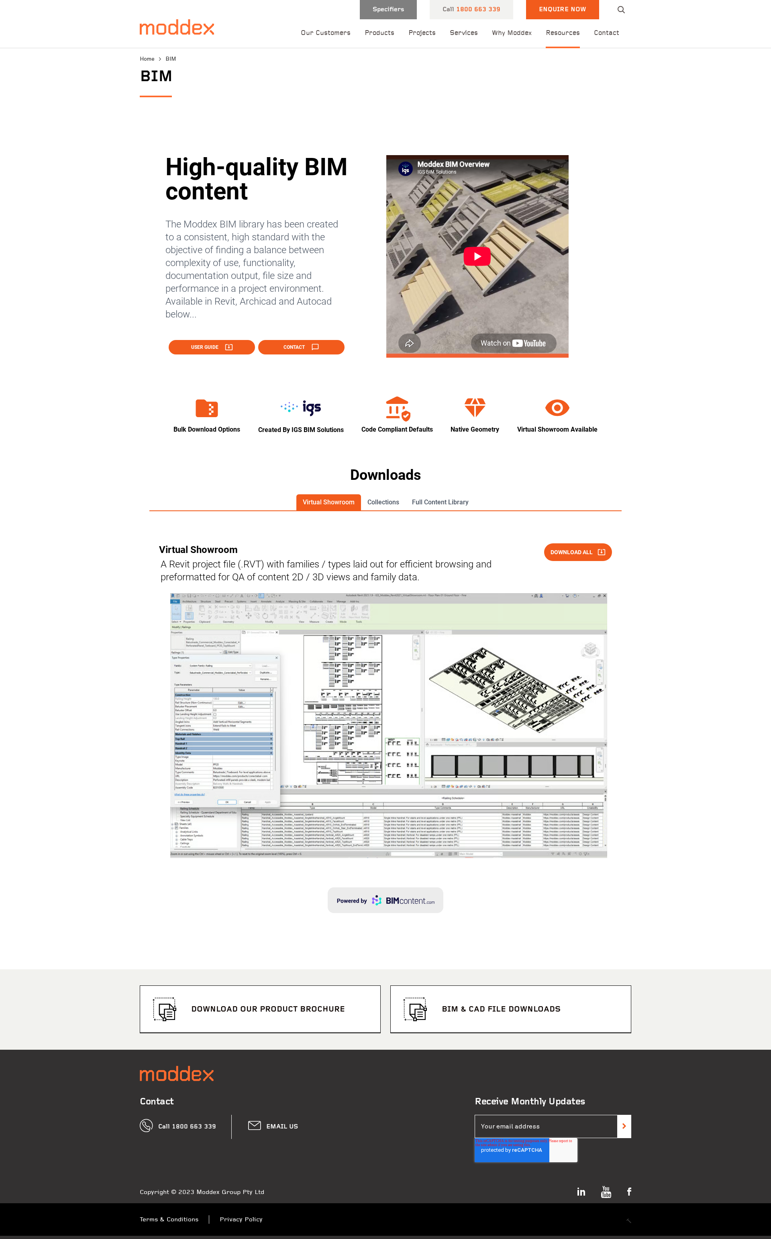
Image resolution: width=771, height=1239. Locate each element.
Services (464, 33)
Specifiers (388, 9)
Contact (606, 33)
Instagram (581, 1192)
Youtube (606, 1192)
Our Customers (326, 33)
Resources (563, 33)
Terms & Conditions (169, 1219)
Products (379, 33)
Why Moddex (512, 33)
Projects (422, 33)
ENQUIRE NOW (562, 9)
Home (147, 58)
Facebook (629, 1192)
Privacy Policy (241, 1219)
